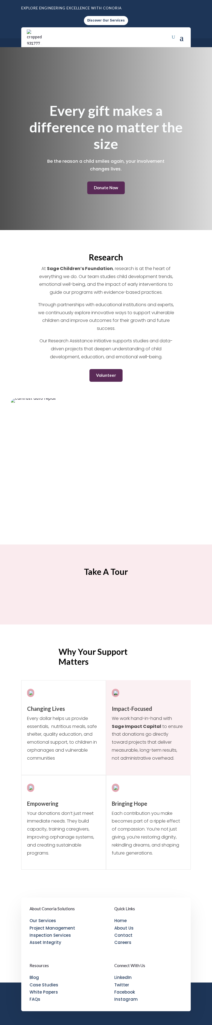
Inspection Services (50, 935)
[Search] (173, 37)
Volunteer (106, 375)
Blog (34, 977)
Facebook (124, 992)
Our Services (43, 920)
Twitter (121, 985)
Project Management (52, 928)
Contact (123, 935)
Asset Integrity (45, 942)
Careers (122, 942)
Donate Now (106, 187)
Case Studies (44, 985)
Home (120, 920)
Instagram (126, 999)
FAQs (35, 999)
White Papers (44, 992)
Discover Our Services (106, 20)
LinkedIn (123, 977)
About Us (124, 928)
